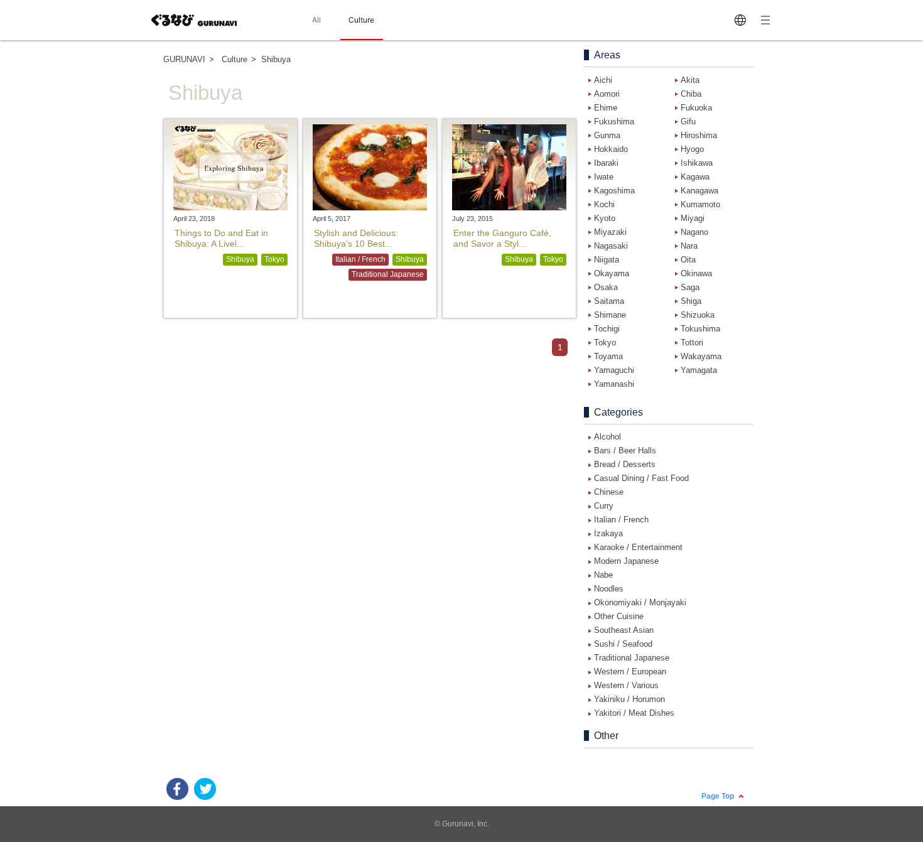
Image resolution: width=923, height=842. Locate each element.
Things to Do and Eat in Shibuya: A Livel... (221, 238)
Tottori (692, 342)
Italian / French (360, 259)
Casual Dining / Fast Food (641, 478)
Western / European (630, 671)
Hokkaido (611, 149)
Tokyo (274, 259)
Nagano (694, 232)
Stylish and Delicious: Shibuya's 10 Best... (356, 238)
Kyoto (604, 218)
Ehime (605, 107)
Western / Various (626, 685)
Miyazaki (610, 232)
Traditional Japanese (388, 274)
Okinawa (696, 273)
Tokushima (700, 328)
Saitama (609, 301)
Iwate (603, 176)
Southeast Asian (624, 630)
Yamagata (699, 370)
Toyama (608, 356)
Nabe (603, 575)
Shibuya (240, 259)
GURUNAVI (184, 59)
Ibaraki (606, 163)
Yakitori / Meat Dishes (634, 713)
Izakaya (608, 533)
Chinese (608, 492)
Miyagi (692, 218)
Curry (603, 505)
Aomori (607, 94)
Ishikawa (697, 163)
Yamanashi (614, 384)
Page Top (718, 795)
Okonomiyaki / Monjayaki (640, 602)
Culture (234, 59)
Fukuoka (696, 107)
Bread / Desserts (625, 464)
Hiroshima (699, 135)
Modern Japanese (626, 561)
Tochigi (607, 328)
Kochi (604, 204)
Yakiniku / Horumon (629, 699)
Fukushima (614, 121)
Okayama (611, 273)
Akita (690, 80)
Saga (690, 287)
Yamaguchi (614, 370)
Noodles (608, 588)
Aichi (603, 80)
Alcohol (607, 436)
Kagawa (695, 176)
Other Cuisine (619, 616)
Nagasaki (611, 246)
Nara (689, 246)
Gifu (688, 121)
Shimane (610, 315)
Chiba (691, 94)
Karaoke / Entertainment (638, 547)
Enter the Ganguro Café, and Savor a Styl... (502, 238)
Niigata (606, 259)
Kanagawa (699, 190)
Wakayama (701, 356)
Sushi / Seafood (623, 644)
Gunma (607, 135)
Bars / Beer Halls (625, 450)
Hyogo (692, 149)
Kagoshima (614, 190)
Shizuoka (698, 315)
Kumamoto (700, 204)
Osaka (606, 287)
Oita (688, 259)
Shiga (691, 301)
